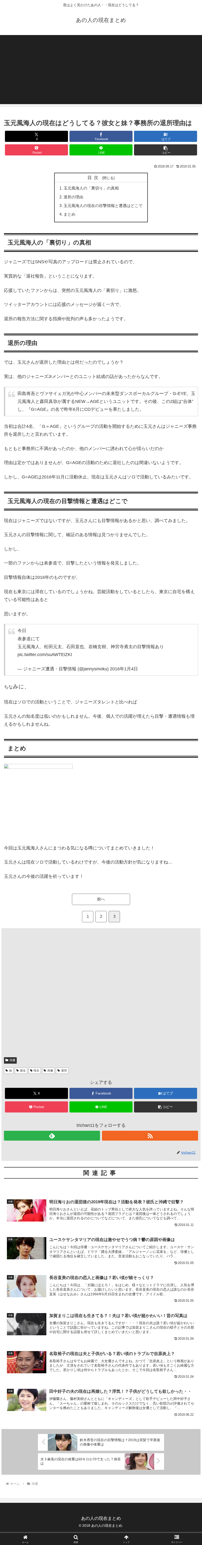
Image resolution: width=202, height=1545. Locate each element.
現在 (36, 1070)
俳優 (12, 1060)
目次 (94, 177)
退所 (64, 1070)
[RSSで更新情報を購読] (150, 1136)
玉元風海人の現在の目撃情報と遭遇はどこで (103, 205)
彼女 (23, 1070)
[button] (165, 149)
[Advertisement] (101, 69)
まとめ (69, 214)
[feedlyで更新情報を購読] (52, 1136)
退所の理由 (73, 197)
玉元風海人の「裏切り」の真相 (91, 188)
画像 (50, 1070)
